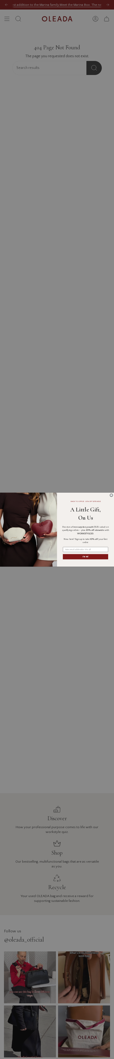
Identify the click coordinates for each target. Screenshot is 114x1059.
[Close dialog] (111, 495)
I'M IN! (85, 556)
